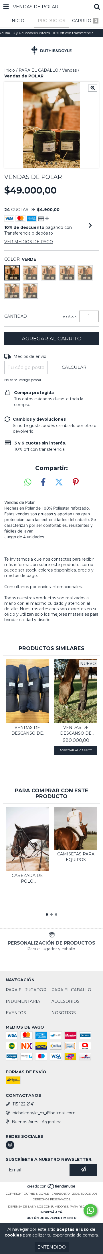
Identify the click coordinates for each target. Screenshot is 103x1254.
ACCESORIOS (66, 1001)
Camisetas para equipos (75, 856)
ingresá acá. (51, 1212)
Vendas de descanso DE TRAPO (27, 730)
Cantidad (15, 316)
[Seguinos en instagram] (10, 1145)
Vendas (69, 70)
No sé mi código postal (22, 380)
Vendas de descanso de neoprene (76, 730)
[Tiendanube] (52, 1188)
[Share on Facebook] (43, 482)
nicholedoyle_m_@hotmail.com (44, 1112)
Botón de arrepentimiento (51, 1218)
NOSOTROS (64, 1012)
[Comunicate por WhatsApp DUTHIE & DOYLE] (90, 1210)
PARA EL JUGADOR (26, 989)
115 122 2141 (24, 1104)
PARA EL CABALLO (38, 70)
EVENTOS (16, 1012)
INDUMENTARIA (23, 1001)
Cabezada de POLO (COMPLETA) (27, 878)
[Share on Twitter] (59, 482)
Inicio (9, 70)
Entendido (51, 1247)
